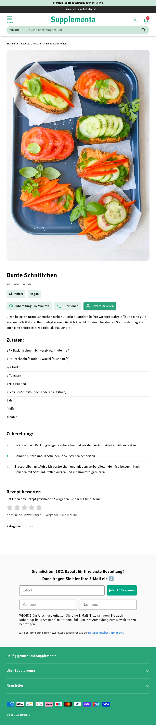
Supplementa (22, 715)
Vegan (34, 294)
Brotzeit (37, 43)
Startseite (12, 43)
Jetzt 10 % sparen (122, 590)
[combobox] (78, 30)
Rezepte (25, 43)
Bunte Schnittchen (56, 43)
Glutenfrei (16, 294)
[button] (146, 19)
